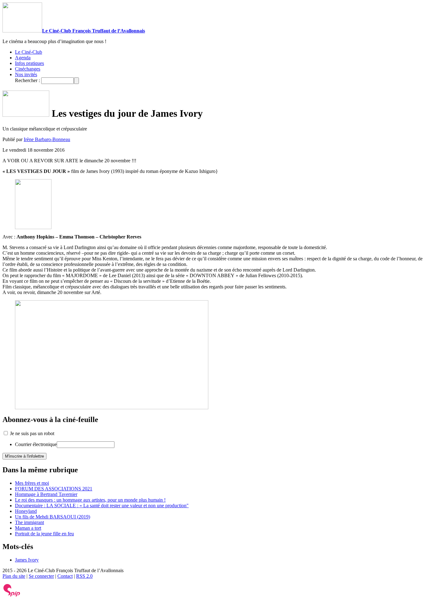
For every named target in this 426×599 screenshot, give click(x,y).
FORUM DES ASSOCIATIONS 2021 (53, 488)
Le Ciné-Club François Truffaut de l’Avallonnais (93, 30)
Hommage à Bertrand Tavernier (46, 494)
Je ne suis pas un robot (31, 433)
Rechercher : (27, 80)
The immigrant (29, 522)
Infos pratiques (29, 63)
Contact (65, 576)
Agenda (23, 57)
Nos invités (26, 74)
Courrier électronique (36, 444)
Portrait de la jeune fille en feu (44, 533)
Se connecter (41, 576)
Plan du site (13, 576)
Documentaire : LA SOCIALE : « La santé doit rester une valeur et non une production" (102, 505)
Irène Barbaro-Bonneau (47, 139)
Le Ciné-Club (28, 52)
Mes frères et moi (32, 483)
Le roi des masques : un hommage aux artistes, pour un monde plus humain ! (90, 500)
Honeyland (26, 511)
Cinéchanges (27, 68)
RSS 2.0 (84, 576)
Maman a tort (28, 528)
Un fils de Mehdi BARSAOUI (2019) (52, 516)
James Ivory (27, 559)
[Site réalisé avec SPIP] (11, 595)
